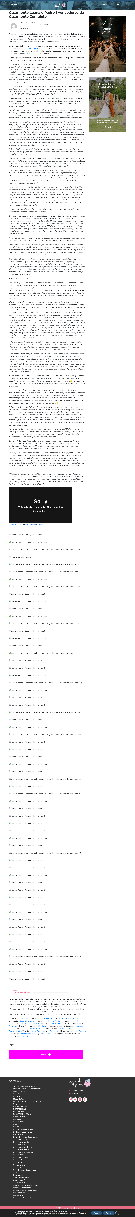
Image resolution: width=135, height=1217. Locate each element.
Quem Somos (19, 1091)
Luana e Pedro (15, 525)
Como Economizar (21, 1178)
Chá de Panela (19, 1167)
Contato (16, 1094)
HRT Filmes (76, 1021)
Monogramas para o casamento (27, 1101)
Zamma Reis (55, 1031)
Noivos (16, 1124)
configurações (81, 1213)
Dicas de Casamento (22, 1188)
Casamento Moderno (22, 1147)
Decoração (18, 1119)
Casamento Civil (20, 1140)
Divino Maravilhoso (70, 1018)
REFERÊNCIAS (19, 1109)
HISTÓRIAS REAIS (21, 1107)
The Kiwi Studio (53, 1021)
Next (44, 1054)
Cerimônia (17, 1160)
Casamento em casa (22, 1145)
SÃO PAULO (18, 1112)
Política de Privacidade (44, 1215)
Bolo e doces (18, 1134)
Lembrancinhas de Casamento (26, 1198)
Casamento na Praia (22, 1150)
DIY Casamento (20, 1193)
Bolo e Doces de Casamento (25, 1137)
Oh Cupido (42, 1026)
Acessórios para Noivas (23, 1129)
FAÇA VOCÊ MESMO (22, 1114)
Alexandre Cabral (28, 1034)
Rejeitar (108, 1213)
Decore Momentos (27, 1021)
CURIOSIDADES (20, 1183)
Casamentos (18, 1122)
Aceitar (96, 1213)
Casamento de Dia (21, 1142)
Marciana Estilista (31, 1024)
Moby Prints (37, 1031)
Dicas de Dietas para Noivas (25, 1190)
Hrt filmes (30, 525)
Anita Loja (13, 1026)
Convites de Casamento (23, 1180)
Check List (17, 1173)
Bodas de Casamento (22, 1132)
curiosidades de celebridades (25, 1185)
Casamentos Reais (21, 1157)
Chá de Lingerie (19, 1165)
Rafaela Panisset (36, 1029)
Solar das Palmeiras (45, 1018)
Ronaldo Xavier (46, 1034)
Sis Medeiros (57, 1024)
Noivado (16, 1127)
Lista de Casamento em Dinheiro (27, 1089)
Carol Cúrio (23, 1018)
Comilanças (18, 1175)
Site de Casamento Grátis (24, 1086)
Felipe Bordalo (79, 1031)
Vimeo (40, 525)
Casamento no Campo (23, 1152)
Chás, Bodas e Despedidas (24, 1170)
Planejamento (19, 1117)
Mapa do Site (19, 1099)
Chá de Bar (18, 1162)
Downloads (18, 1195)
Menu (12, 5)
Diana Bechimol (23, 1036)
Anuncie (16, 1096)
